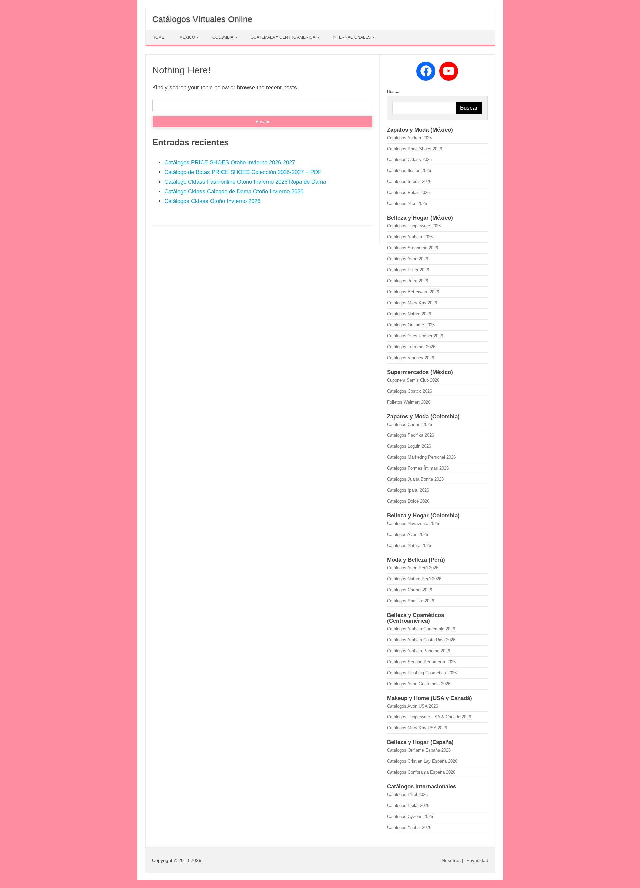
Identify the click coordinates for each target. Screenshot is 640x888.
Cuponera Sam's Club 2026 (413, 380)
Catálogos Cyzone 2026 (410, 816)
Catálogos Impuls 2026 (409, 181)
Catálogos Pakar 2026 (408, 192)
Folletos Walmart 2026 (408, 402)
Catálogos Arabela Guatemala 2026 (421, 628)
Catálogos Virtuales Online (202, 19)
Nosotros (451, 860)
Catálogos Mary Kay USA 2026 (417, 727)
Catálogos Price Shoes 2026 (414, 148)
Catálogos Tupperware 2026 (414, 225)
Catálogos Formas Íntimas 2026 (418, 468)
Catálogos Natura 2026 (409, 313)
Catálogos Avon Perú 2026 (412, 567)
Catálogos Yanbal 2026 (409, 827)
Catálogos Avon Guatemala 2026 (418, 683)
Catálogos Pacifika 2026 (410, 435)
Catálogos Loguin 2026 (409, 446)
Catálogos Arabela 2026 (410, 236)
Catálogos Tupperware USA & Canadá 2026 (429, 716)
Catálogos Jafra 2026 (407, 280)
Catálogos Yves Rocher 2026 (415, 335)
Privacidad (477, 860)
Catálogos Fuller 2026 (408, 269)
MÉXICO (187, 37)
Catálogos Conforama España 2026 (421, 772)
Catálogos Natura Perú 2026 (414, 578)
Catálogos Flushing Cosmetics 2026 (422, 672)
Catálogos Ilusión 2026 (409, 170)
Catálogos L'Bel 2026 (407, 794)
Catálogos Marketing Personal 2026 (421, 457)
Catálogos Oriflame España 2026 (419, 750)
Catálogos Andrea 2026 (409, 137)
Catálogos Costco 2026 (409, 391)
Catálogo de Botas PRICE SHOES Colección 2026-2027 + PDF (242, 172)
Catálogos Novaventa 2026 (413, 523)
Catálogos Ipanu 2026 (408, 490)
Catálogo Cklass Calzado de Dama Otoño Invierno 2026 (233, 191)
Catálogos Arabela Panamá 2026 (418, 650)
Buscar (394, 91)
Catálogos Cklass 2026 (409, 159)
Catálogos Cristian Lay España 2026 (422, 761)
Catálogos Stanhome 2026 (412, 247)
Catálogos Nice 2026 (407, 203)
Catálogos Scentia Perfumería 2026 (421, 661)
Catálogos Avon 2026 (407, 258)
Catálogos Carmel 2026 (409, 424)
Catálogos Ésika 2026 (408, 805)
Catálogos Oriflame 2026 (411, 324)
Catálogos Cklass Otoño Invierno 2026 (212, 201)
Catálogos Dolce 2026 (408, 501)
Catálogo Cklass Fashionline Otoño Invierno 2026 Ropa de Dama (245, 182)
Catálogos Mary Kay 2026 (412, 302)
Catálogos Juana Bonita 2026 (415, 479)
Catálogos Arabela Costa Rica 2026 (421, 639)
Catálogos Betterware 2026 (413, 291)
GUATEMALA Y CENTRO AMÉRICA (283, 37)
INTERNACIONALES (352, 37)
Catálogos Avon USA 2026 (412, 706)
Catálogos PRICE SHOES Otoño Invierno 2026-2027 (229, 162)
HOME (158, 37)
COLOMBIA (222, 37)
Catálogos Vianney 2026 (410, 357)
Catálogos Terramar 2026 (411, 346)
